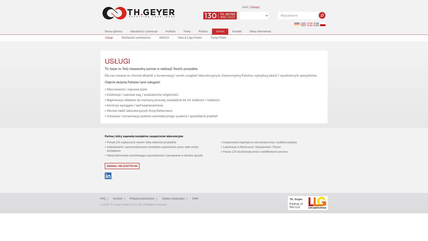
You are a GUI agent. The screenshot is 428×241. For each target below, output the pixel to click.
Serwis (220, 31)
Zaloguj (254, 7)
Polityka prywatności (142, 198)
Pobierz (203, 31)
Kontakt (236, 31)
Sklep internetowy (260, 31)
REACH (164, 37)
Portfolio (171, 31)
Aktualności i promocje (144, 31)
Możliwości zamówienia (136, 37)
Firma (187, 31)
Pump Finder (218, 37)
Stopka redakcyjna (173, 198)
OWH (195, 198)
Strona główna (113, 31)
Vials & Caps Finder (190, 37)
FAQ (102, 198)
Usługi (109, 37)
